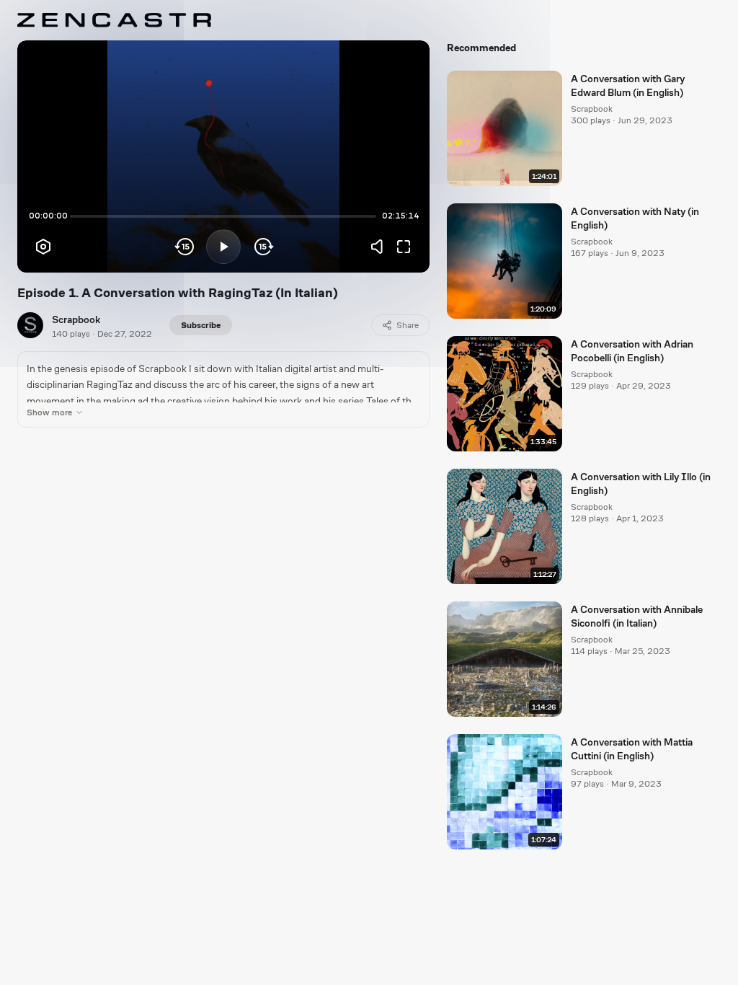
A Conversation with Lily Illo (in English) (641, 483)
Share (407, 325)
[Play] (223, 246)
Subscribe (201, 325)
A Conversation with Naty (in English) (635, 218)
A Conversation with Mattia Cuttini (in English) (632, 748)
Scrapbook (76, 319)
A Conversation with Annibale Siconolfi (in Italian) (637, 616)
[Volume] (380, 246)
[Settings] (43, 246)
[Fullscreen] (403, 246)
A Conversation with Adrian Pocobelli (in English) (632, 350)
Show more (49, 412)
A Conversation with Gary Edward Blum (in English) (628, 85)
